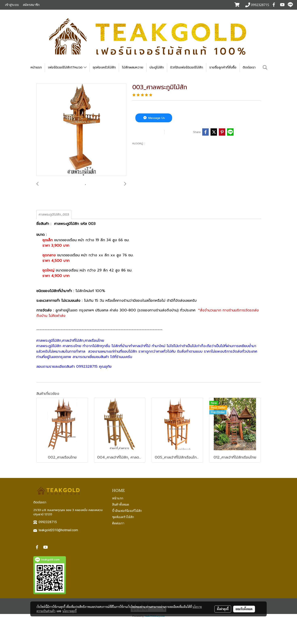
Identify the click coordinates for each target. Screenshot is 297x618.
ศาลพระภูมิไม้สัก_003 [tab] (54, 214)
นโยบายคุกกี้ (69, 611)
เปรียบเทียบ (180, 132)
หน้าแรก (36, 67)
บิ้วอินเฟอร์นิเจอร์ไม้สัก (127, 510)
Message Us (156, 118)
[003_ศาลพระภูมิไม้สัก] (81, 130)
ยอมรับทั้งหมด (244, 609)
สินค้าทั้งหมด (120, 504)
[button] (265, 67)
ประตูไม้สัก (157, 67)
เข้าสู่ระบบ (12, 5)
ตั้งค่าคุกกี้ (223, 609)
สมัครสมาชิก (31, 5)
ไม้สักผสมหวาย (132, 67)
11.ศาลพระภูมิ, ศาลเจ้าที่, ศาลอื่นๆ (168, 143)
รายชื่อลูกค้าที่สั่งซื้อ (222, 67)
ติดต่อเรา (249, 67)
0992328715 (48, 522)
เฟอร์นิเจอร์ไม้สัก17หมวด (66, 67)
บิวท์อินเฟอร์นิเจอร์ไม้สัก (186, 67)
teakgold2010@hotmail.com (58, 530)
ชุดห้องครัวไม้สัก (104, 67)
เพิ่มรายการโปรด (148, 132)
